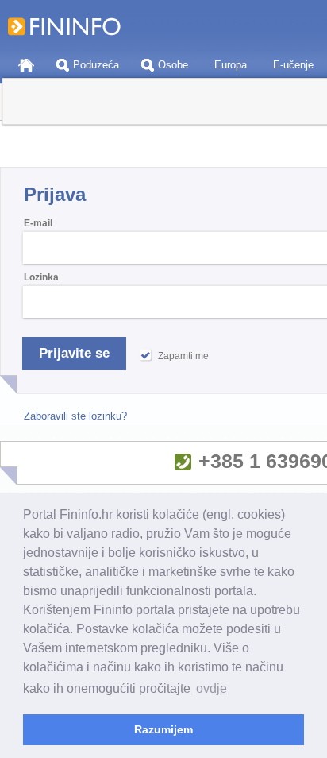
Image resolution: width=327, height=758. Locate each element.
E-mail (38, 223)
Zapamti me (183, 356)
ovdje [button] (211, 688)
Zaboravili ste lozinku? (75, 416)
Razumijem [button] (163, 729)
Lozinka (41, 277)
